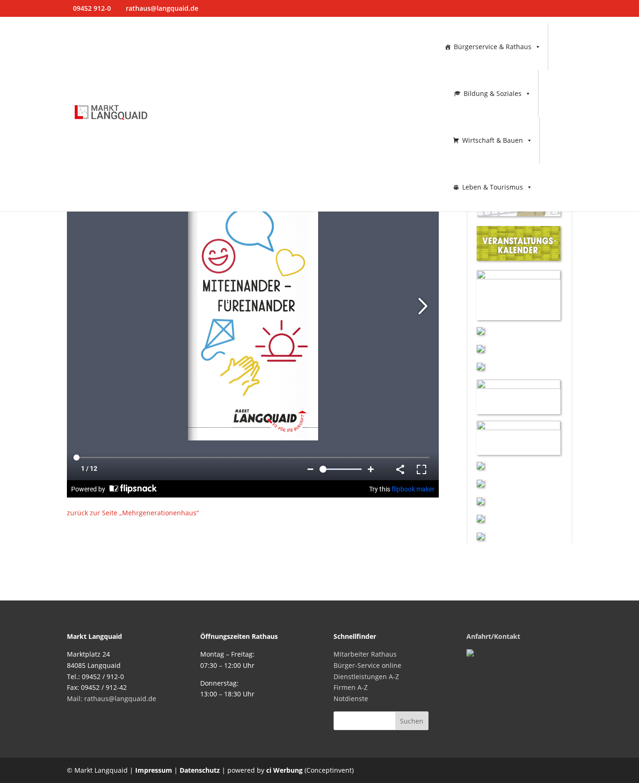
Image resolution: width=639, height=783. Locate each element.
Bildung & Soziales (493, 93)
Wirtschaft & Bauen (492, 140)
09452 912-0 (92, 8)
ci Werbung (284, 770)
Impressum (153, 770)
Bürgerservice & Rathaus (492, 46)
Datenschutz (200, 770)
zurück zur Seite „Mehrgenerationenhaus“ (133, 512)
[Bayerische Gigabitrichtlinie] (480, 466)
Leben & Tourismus (492, 187)
